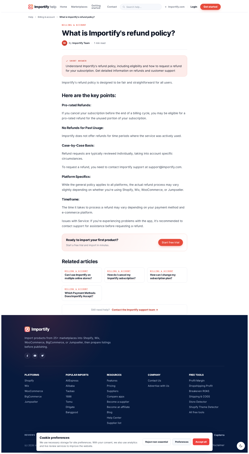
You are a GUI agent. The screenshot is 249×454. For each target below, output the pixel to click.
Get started (210, 6)
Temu (69, 401)
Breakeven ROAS (199, 391)
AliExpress (72, 380)
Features (112, 380)
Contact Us (154, 380)
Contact (112, 7)
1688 (68, 396)
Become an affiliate (118, 407)
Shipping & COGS (199, 396)
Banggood (72, 412)
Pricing (111, 385)
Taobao (70, 391)
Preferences (181, 441)
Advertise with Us (158, 385)
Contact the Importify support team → (135, 309)
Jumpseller (31, 401)
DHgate (70, 407)
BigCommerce (33, 396)
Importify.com (176, 7)
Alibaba (70, 385)
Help (30, 17)
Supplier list (114, 423)
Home (63, 7)
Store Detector (198, 401)
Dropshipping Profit (201, 385)
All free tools (196, 412)
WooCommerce (34, 391)
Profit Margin (197, 380)
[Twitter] (42, 356)
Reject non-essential (156, 441)
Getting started (96, 6)
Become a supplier (118, 401)
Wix (27, 385)
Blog (109, 412)
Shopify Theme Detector (204, 407)
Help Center (114, 417)
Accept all (201, 441)
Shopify (29, 380)
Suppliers (112, 391)
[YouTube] (35, 356)
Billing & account (46, 17)
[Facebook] (27, 356)
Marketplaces (79, 7)
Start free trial (170, 242)
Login (194, 7)
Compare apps (115, 396)
